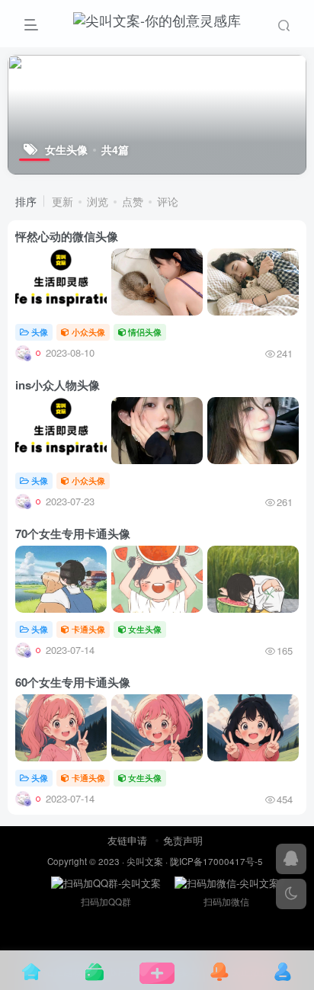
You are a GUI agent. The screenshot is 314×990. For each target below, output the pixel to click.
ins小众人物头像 (57, 384)
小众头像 (88, 331)
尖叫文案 (145, 861)
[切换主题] (291, 894)
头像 (39, 331)
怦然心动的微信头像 (66, 236)
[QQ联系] (291, 859)
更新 (62, 201)
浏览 (97, 201)
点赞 (132, 201)
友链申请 (127, 840)
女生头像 (145, 629)
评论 (167, 201)
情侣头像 (145, 331)
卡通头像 (88, 629)
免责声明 (183, 840)
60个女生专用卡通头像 (72, 682)
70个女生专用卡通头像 (72, 533)
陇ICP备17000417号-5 (216, 861)
